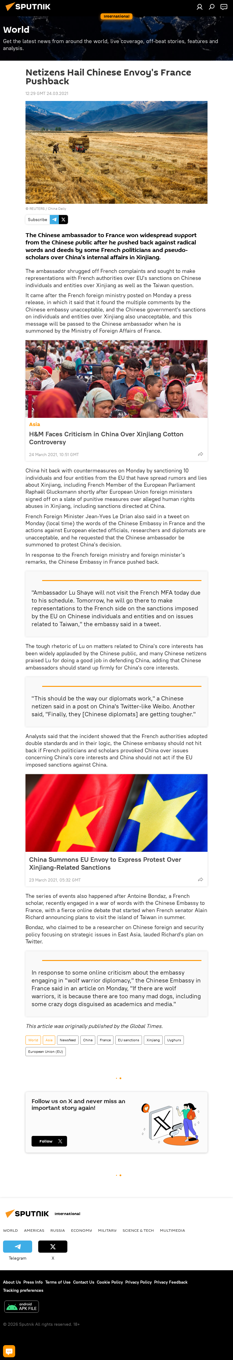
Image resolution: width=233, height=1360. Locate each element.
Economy (81, 1230)
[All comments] (9, 1351)
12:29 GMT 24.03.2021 (46, 93)
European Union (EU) (45, 1051)
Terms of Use (58, 1282)
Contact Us (83, 1282)
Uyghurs (174, 1040)
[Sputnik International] (29, 12)
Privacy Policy (138, 1282)
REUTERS (37, 208)
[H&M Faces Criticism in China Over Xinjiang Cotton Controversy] (116, 379)
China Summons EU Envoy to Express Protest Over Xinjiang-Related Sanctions (105, 863)
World (33, 1040)
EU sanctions (128, 1040)
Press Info (33, 1282)
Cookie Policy (110, 1282)
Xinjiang (153, 1040)
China (88, 1040)
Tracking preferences (23, 1290)
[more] (200, 454)
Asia (34, 424)
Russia (57, 1230)
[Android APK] (21, 1307)
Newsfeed (68, 1040)
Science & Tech (138, 1230)
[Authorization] (200, 7)
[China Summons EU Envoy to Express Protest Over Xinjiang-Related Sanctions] (116, 813)
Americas (34, 1230)
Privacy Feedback (170, 1282)
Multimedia (172, 1230)
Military (107, 1230)
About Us (12, 1282)
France (105, 1040)
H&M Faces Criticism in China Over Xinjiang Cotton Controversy (106, 438)
